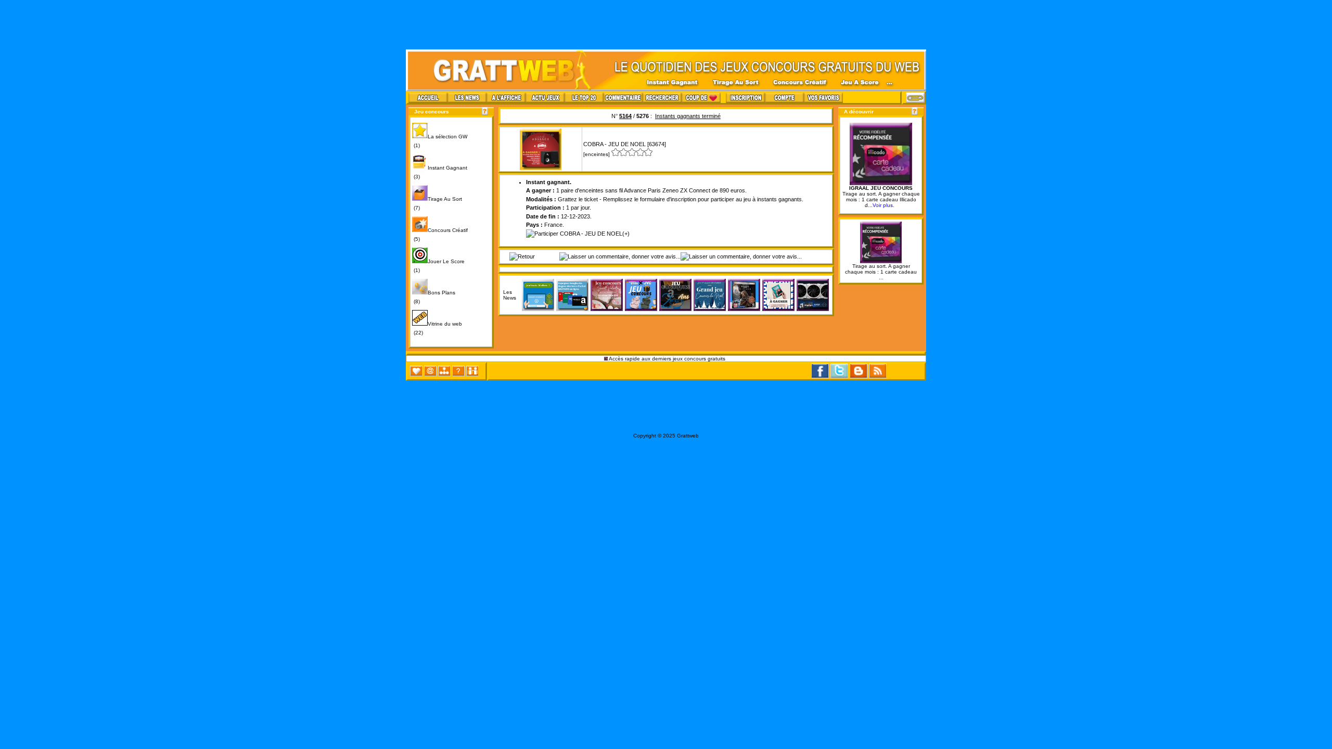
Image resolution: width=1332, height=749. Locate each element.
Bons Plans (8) (433, 297)
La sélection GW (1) (439, 141)
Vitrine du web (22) (437, 328)
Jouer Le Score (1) (438, 266)
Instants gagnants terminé (688, 116)
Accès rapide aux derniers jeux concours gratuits (667, 358)
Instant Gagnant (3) (439, 172)
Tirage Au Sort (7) (437, 203)
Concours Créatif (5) (440, 234)
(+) (626, 233)
